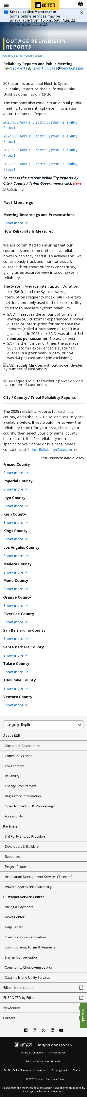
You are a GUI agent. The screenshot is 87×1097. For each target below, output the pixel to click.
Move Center (14, 917)
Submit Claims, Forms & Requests (30, 947)
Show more (13, 222)
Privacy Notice (57, 1052)
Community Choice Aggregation (29, 967)
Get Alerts (18, 68)
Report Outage (44, 68)
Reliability (12, 776)
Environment (14, 766)
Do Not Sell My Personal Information (25, 1070)
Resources (13, 856)
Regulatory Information (23, 796)
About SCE (11, 735)
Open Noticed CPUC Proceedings (30, 806)
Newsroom (11, 1007)
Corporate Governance (22, 745)
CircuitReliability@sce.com (50, 449)
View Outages (72, 68)
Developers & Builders (22, 846)
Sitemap (77, 1070)
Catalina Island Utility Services (27, 977)
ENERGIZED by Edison (19, 997)
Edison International (18, 987)
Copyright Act (59, 1070)
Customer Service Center (23, 897)
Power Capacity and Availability (28, 887)
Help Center (14, 927)
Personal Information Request (43, 1061)
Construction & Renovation (25, 937)
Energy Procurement (20, 786)
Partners (10, 826)
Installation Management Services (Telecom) (38, 876)
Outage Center (33, 55)
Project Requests (17, 866)
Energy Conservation (21, 957)
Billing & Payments (19, 907)
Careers (9, 1018)
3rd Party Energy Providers (25, 836)
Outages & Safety (13, 55)
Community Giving (19, 756)
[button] (6, 4)
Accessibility (14, 816)
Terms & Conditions (32, 1052)
